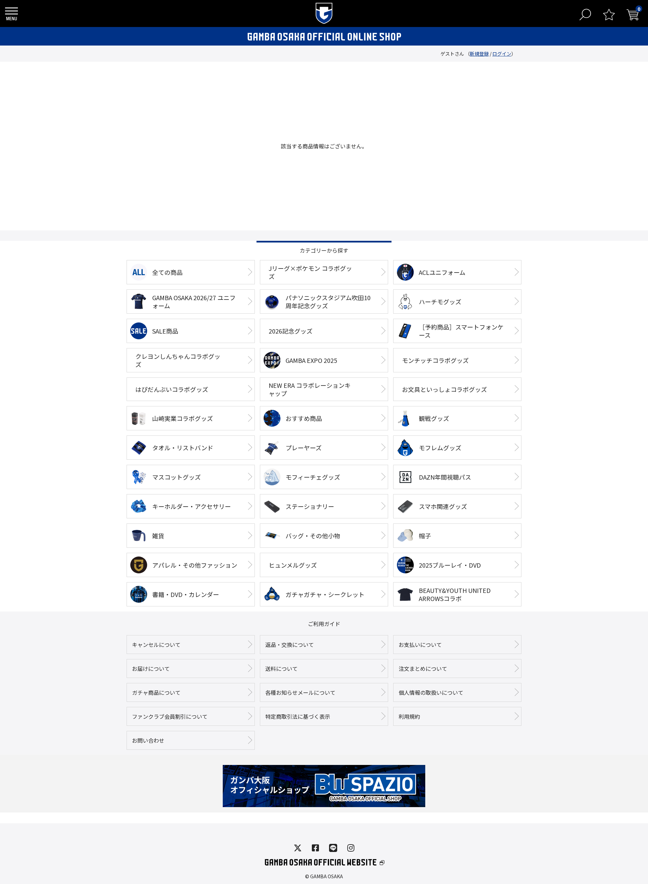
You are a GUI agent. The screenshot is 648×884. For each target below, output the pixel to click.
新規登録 (479, 53)
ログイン (501, 53)
